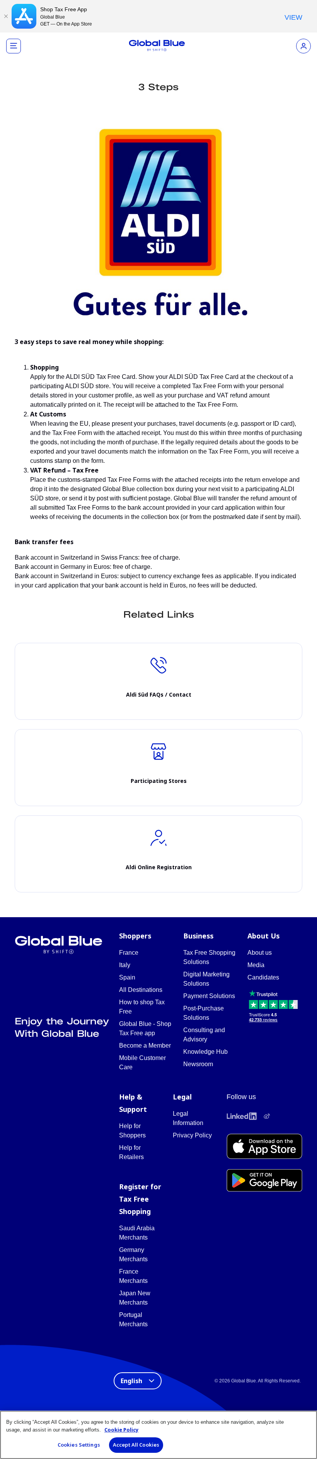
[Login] (303, 46)
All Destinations (140, 989)
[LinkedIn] (242, 1116)
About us (259, 952)
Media (255, 965)
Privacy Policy (192, 1135)
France (128, 952)
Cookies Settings (79, 1444)
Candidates (263, 977)
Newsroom (198, 1064)
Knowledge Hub (205, 1051)
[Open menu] (13, 46)
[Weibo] (267, 1116)
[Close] (5, 16)
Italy (124, 965)
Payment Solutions (209, 996)
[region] (158, 1435)
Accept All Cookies (136, 1444)
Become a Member (145, 1045)
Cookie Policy (121, 1429)
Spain (127, 977)
